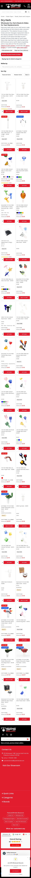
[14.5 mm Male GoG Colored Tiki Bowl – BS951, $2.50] (8, 537)
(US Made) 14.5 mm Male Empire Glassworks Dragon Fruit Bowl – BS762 (23, 661)
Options (9, 149)
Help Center (15, 825)
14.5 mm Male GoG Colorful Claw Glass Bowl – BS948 (22, 469)
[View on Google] (4, 853)
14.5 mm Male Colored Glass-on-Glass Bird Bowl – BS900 (8, 393)
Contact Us (10, 815)
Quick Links (8, 793)
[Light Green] (21, 177)
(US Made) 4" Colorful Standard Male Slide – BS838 (21, 132)
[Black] (17, 213)
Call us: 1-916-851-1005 (10, 758)
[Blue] (7, 177)
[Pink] (6, 177)
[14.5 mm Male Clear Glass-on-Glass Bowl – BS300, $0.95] (23, 308)
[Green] (9, 177)
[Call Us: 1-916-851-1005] (25, 6)
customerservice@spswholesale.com (14, 760)
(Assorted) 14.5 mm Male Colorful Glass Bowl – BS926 (7, 355)
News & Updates (9, 821)
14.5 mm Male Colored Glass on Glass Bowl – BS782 (6, 170)
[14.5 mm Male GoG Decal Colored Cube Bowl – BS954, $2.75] (8, 421)
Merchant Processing (22, 818)
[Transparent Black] (4, 177)
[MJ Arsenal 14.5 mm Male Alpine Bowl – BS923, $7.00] (23, 573)
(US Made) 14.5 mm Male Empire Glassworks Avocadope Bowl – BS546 (7, 661)
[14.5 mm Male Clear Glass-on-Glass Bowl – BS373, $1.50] (8, 86)
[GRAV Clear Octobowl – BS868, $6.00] (8, 573)
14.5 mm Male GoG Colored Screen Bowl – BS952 (21, 393)
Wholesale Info (19, 815)
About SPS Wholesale (21, 821)
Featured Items (6, 75)
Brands (6, 801)
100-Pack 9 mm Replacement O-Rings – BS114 (7, 242)
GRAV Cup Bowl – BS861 (22, 506)
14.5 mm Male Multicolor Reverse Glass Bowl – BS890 (22, 355)
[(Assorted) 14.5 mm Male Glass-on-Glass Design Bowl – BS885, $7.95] (23, 270)
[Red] (2, 478)
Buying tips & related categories (12, 59)
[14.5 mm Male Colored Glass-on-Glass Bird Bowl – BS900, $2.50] (8, 383)
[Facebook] (3, 734)
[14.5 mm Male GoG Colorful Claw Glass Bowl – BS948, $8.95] (23, 459)
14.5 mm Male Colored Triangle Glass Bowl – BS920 (21, 431)
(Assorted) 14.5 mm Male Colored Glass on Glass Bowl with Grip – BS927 (7, 206)
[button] (30, 858)
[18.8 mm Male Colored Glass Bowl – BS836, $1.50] (23, 232)
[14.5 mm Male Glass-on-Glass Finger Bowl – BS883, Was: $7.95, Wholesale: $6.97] (8, 459)
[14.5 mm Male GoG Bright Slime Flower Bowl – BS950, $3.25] (23, 690)
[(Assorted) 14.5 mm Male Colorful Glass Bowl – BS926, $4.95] (8, 345)
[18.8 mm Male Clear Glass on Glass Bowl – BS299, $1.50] (23, 86)
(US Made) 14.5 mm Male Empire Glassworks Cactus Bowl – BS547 (7, 507)
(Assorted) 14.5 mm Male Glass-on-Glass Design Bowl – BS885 (22, 280)
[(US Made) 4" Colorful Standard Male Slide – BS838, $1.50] (23, 122)
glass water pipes (22, 47)
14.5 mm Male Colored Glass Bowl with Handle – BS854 (22, 170)
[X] (7, 734)
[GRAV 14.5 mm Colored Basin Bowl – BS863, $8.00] (8, 308)
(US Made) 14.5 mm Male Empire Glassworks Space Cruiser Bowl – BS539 (7, 621)
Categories (8, 797)
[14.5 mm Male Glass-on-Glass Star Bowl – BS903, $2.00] (8, 270)
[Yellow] (22, 213)
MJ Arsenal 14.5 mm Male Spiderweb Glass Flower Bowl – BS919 (7, 700)
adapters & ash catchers (8, 45)
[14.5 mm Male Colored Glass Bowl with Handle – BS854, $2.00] (23, 160)
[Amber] (2, 289)
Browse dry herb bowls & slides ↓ (11, 54)
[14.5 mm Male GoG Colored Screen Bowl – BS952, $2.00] (23, 383)
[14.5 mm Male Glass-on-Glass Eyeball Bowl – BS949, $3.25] (23, 537)
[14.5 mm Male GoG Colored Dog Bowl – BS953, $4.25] (23, 611)
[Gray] (6, 402)
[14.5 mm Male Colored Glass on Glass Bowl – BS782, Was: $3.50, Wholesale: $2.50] (8, 160)
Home (2, 16)
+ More (12, 177)
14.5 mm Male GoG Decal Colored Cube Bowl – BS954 (7, 431)
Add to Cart (9, 111)
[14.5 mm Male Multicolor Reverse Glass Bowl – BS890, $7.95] (23, 345)
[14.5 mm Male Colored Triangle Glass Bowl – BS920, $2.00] (23, 421)
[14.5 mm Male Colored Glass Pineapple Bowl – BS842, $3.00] (23, 196)
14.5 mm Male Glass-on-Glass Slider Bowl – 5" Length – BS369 (7, 132)
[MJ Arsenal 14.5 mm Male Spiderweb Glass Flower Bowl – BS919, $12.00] (8, 690)
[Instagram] (11, 734)
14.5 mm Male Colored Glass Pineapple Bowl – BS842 (22, 206)
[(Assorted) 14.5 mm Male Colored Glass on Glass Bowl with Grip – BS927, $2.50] (8, 196)
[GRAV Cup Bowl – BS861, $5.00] (23, 497)
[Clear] (2, 177)
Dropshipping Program (9, 818)
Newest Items (18, 75)
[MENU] (2, 6)
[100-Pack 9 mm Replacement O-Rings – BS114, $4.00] (8, 232)
